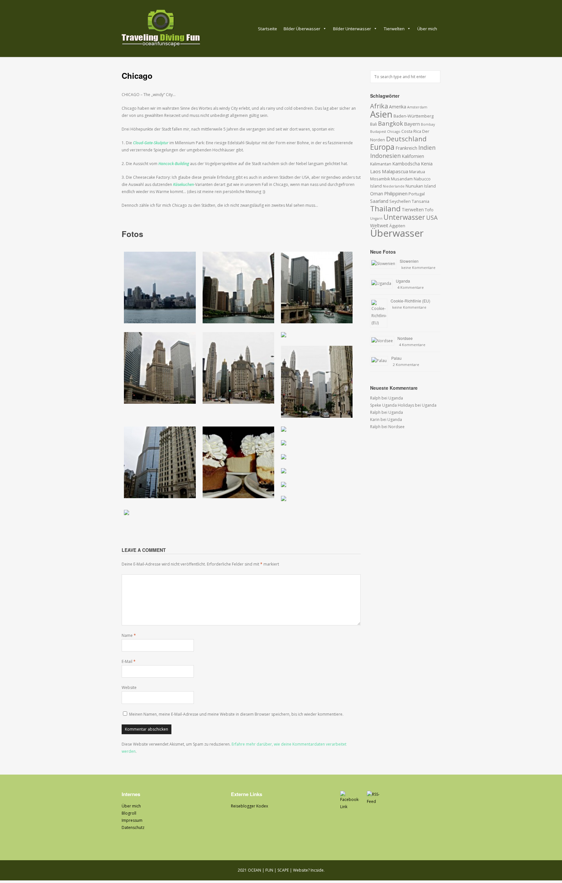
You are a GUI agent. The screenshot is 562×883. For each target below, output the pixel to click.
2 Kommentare (406, 364)
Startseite (267, 29)
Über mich (427, 29)
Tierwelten (394, 29)
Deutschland (406, 138)
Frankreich (406, 148)
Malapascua (395, 171)
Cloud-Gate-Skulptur (150, 143)
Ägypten (397, 226)
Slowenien (409, 261)
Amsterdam (417, 107)
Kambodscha (406, 164)
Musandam (402, 179)
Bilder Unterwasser (352, 29)
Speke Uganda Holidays (392, 405)
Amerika (397, 107)
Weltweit (379, 225)
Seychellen (400, 201)
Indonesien (385, 156)
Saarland (379, 201)
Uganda (403, 281)
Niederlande (394, 186)
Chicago (393, 131)
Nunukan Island (421, 186)
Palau (396, 358)
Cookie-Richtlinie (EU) (410, 300)
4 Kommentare (410, 287)
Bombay (428, 124)
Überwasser (397, 233)
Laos (375, 171)
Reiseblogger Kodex (249, 806)
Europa (382, 147)
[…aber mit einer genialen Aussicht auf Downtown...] (316, 458)
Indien (426, 147)
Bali (373, 124)
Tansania (420, 201)
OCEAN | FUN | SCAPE (268, 870)
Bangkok (390, 123)
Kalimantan (380, 164)
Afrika (379, 106)
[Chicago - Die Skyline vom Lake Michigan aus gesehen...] (160, 288)
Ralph (375, 398)
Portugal (416, 194)
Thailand (385, 208)
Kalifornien (413, 156)
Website (129, 687)
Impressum (132, 820)
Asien (381, 114)
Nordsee (405, 338)
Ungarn (376, 218)
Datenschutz (133, 827)
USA (432, 217)
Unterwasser (404, 217)
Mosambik (380, 179)
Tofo (429, 210)
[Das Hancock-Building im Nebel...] (316, 444)
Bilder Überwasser (302, 29)
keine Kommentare (418, 267)
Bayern (412, 123)
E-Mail (129, 661)
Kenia (427, 164)
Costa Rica (411, 131)
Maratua (417, 172)
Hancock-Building (173, 163)
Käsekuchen (183, 184)
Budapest (378, 131)
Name (129, 635)
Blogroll (129, 813)
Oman (376, 193)
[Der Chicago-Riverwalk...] (316, 288)
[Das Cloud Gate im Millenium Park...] (316, 472)
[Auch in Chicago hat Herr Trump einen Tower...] (238, 288)
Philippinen (396, 193)
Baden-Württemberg (414, 116)
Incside (317, 870)
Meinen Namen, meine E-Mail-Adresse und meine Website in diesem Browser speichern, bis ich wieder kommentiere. (236, 714)
